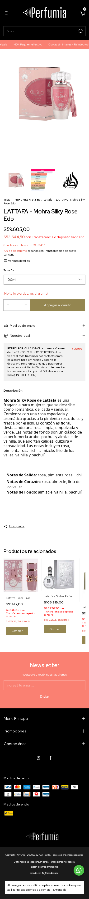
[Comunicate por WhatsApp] (79, 870)
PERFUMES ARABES (27, 200)
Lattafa (47, 200)
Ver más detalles (18, 261)
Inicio (7, 200)
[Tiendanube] (44, 873)
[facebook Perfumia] (50, 758)
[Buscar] (80, 30)
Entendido (59, 890)
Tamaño (9, 270)
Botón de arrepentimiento (44, 866)
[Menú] (7, 13)
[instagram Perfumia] (39, 758)
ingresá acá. (69, 861)
